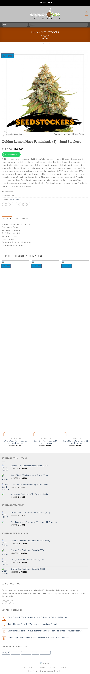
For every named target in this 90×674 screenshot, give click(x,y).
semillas (36, 653)
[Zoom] (5, 133)
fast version (15, 653)
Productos (52, 667)
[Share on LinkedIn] (29, 204)
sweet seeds (45, 653)
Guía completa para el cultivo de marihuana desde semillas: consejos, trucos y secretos (45, 631)
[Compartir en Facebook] (8, 204)
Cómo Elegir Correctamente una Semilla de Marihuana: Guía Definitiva (38, 638)
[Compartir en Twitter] (12, 204)
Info (31, 667)
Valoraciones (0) (21, 218)
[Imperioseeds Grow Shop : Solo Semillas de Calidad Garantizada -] (45, 14)
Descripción (7, 218)
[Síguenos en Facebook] (4, 602)
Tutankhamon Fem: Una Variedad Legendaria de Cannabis (33, 624)
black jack (5, 653)
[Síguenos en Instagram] (8, 602)
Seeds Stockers (50, 32)
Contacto (63, 667)
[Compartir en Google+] (25, 204)
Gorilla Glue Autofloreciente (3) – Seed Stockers (45, 442)
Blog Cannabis (40, 667)
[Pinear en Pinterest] (21, 204)
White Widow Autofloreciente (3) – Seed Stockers (15, 442)
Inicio (34, 32)
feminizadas (26, 653)
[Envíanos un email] (12, 602)
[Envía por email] (17, 204)
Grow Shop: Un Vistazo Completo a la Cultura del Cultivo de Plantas (37, 617)
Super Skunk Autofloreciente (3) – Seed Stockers (75, 442)
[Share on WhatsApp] (4, 204)
